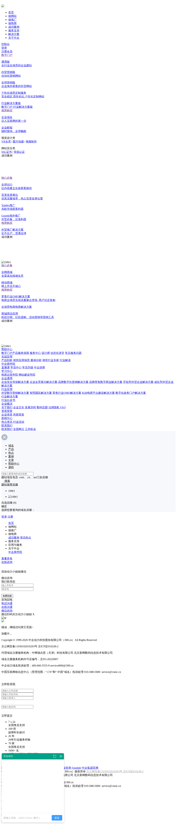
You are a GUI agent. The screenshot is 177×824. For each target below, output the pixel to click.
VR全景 (6, 141)
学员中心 (15, 367)
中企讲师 (39, 367)
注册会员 (6, 51)
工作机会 (30, 429)
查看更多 (6, 558)
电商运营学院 (9, 374)
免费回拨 (7, 596)
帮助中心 (6, 349)
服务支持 (13, 30)
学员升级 (27, 367)
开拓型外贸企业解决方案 (138, 381)
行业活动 (18, 421)
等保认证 (19, 151)
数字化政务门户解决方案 (130, 392)
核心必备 (6, 177)
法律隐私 (53, 407)
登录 (4, 47)
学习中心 (6, 371)
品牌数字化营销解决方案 (73, 381)
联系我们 (6, 425)
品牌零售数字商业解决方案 (105, 381)
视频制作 (31, 141)
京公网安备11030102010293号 (104, 771)
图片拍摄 (18, 141)
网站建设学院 (27, 374)
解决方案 (13, 34)
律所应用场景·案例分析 (27, 360)
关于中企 (13, 37)
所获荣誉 (18, 414)
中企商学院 (8, 363)
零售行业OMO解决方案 (67, 392)
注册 (10, 516)
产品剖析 (6, 360)
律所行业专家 (50, 360)
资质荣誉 (6, 410)
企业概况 (6, 403)
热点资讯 (6, 421)
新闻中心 (6, 418)
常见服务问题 (73, 352)
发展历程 (30, 407)
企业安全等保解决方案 (15, 381)
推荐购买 (6, 110)
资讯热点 (25, 537)
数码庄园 (42, 407)
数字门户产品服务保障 (15, 352)
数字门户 (6, 55)
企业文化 (18, 407)
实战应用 (6, 356)
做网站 (12, 16)
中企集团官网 (90, 767)
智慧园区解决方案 (41, 392)
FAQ (63, 407)
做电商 (12, 23)
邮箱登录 (65, 767)
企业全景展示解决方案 (43, 381)
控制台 (5, 44)
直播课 (5, 367)
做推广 (12, 19)
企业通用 (6, 378)
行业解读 (65, 360)
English (76, 767)
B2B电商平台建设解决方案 (98, 392)
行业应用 (6, 389)
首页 (11, 12)
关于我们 (6, 407)
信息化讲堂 (57, 352)
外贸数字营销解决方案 (15, 392)
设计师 (45, 352)
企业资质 (6, 414)
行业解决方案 (9, 396)
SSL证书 (6, 151)
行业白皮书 (8, 400)
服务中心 (35, 352)
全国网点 (18, 429)
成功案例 (13, 26)
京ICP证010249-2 (133, 771)
